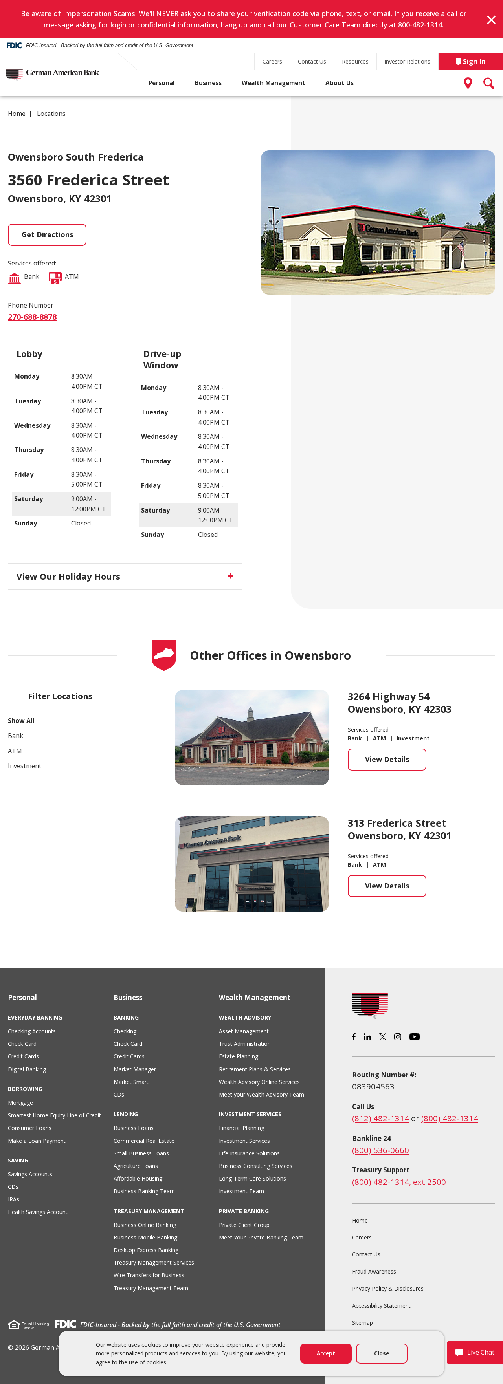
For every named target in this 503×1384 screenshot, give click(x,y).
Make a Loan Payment (37, 1140)
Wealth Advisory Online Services (259, 1082)
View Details (395, 762)
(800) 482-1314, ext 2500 (399, 1181)
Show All (21, 720)
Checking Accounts (32, 1031)
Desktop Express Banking (146, 1250)
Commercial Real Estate (144, 1140)
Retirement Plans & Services (255, 1069)
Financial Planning (241, 1127)
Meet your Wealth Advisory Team (261, 1094)
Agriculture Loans (136, 1166)
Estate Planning (238, 1056)
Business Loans (134, 1127)
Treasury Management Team (151, 1288)
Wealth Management (273, 83)
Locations (51, 113)
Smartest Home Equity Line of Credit (54, 1115)
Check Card (22, 1043)
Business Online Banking (145, 1224)
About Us (339, 83)
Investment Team (241, 1191)
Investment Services (244, 1140)
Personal (162, 83)
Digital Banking (27, 1069)
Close (381, 1353)
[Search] (489, 83)
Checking (125, 1031)
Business (208, 83)
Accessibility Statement (381, 1305)
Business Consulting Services (255, 1166)
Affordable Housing (138, 1178)
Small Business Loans (141, 1153)
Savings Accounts (30, 1174)
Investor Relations (407, 61)
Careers (272, 61)
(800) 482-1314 (449, 1118)
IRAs (13, 1199)
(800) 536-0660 (380, 1149)
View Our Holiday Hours (68, 576)
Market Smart (131, 1082)
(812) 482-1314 (380, 1118)
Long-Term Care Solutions (252, 1178)
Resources (355, 61)
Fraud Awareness (374, 1271)
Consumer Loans (29, 1127)
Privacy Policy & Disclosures (388, 1288)
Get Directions (47, 234)
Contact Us (312, 61)
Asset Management (244, 1031)
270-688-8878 (32, 316)
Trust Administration (245, 1043)
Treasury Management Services (154, 1262)
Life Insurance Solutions (249, 1153)
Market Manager (135, 1069)
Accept (326, 1353)
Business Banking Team (144, 1191)
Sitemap (362, 1322)
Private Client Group (244, 1224)
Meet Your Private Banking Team (261, 1237)
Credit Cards (23, 1056)
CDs (13, 1186)
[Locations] (469, 83)
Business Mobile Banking (145, 1237)
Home (17, 113)
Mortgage (20, 1102)
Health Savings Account (38, 1212)
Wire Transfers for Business (149, 1275)
